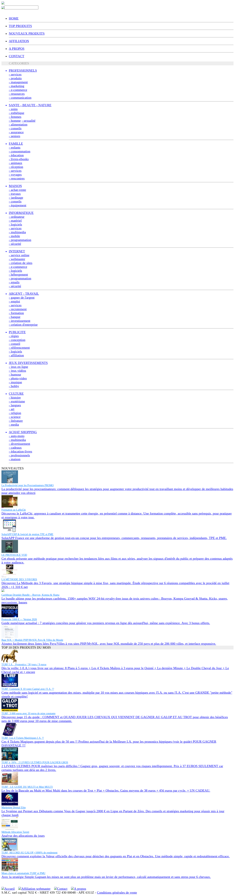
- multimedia (17, 232)
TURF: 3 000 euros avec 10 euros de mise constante (28, 713)
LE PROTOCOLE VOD (14, 555)
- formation (16, 313)
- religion (15, 413)
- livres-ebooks (19, 159)
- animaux (15, 163)
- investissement (19, 321)
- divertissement (19, 444)
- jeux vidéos (17, 370)
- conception (17, 340)
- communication (20, 97)
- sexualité (28, 120)
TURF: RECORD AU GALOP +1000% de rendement (29, 852)
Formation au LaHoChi (13, 509)
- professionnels (19, 455)
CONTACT (16, 56)
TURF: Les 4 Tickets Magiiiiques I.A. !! (22, 738)
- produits (15, 78)
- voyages (15, 174)
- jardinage (16, 197)
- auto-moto (16, 436)
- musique (15, 382)
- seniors (14, 136)
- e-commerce (18, 90)
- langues (15, 405)
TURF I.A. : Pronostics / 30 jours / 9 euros (23, 664)
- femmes (15, 117)
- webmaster (17, 259)
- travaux (15, 194)
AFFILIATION (19, 41)
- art (11, 409)
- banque (14, 317)
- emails (14, 282)
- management (18, 82)
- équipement (17, 205)
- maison (14, 459)
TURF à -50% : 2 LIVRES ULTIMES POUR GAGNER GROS (34, 762)
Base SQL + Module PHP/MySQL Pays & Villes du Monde (32, 640)
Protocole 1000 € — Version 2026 (19, 619)
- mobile (14, 236)
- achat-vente (17, 190)
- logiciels (15, 224)
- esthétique (16, 113)
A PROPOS (16, 48)
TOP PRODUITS (20, 26)
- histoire (15, 397)
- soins (13, 109)
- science (15, 417)
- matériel (15, 220)
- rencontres (17, 178)
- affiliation (16, 355)
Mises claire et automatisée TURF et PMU (23, 873)
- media (14, 424)
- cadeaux (15, 447)
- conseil (14, 344)
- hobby (14, 386)
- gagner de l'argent (22, 297)
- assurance (16, 132)
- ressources (17, 94)
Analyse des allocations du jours (23, 835)
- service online (19, 255)
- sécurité (15, 244)
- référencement (19, 347)
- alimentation (18, 124)
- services (15, 74)
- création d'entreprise (23, 324)
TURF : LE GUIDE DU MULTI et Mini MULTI (27, 787)
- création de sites (20, 263)
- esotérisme (17, 401)
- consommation (19, 151)
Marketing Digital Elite (13, 807)
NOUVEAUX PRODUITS (27, 33)
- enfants (14, 147)
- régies (14, 336)
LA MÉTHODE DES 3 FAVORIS (19, 579)
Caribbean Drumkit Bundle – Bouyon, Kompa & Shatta (30, 595)
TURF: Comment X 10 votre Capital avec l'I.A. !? (27, 689)
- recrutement (18, 309)
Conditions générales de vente (117, 892)
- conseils (15, 128)
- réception (16, 167)
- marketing (16, 86)
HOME (14, 18)
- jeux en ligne (18, 367)
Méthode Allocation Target (15, 832)
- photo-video (18, 378)
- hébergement (18, 274)
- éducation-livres (20, 451)
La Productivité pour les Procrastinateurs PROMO (27, 485)
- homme (15, 120)
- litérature (16, 421)
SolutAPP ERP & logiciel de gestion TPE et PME (27, 534)
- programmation (20, 240)
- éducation (16, 155)
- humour (15, 374)
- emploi (14, 301)
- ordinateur (16, 217)
